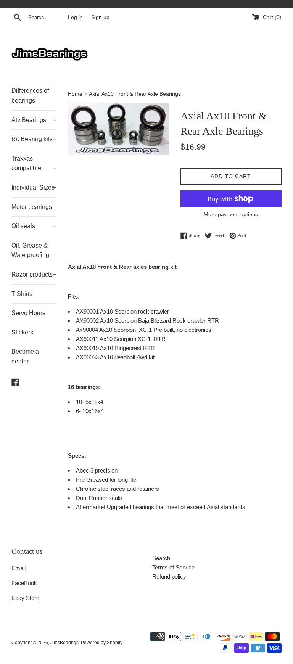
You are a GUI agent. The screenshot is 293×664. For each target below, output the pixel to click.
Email (18, 568)
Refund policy (169, 576)
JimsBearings (64, 642)
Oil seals (33, 226)
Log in (75, 17)
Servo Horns (28, 313)
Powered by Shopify (101, 642)
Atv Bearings (33, 120)
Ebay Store (25, 598)
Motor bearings (33, 207)
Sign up (100, 17)
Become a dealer (25, 356)
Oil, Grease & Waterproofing (30, 250)
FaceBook (24, 583)
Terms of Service (173, 567)
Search (161, 558)
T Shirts (21, 294)
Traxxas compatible (33, 163)
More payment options (231, 214)
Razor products (33, 274)
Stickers (22, 332)
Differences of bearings (30, 95)
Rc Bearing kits (33, 139)
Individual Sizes (33, 187)
